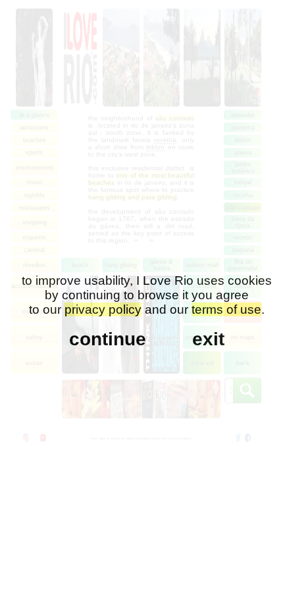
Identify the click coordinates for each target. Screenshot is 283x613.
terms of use (226, 309)
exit (208, 339)
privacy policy (103, 309)
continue (107, 339)
